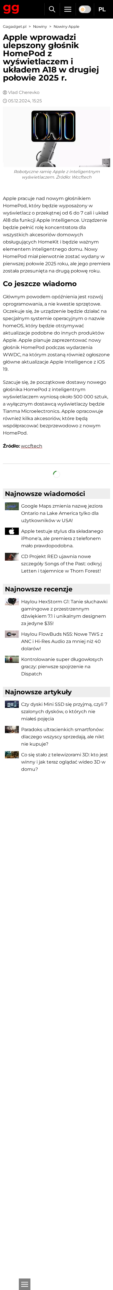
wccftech (31, 446)
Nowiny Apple (66, 26)
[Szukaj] (52, 9)
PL (102, 9)
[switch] (85, 9)
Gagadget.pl (14, 26)
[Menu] (68, 9)
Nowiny (40, 26)
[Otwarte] (24, 1284)
